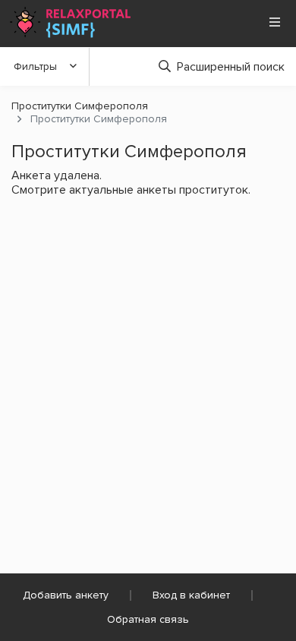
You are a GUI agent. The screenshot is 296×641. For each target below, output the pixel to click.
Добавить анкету (66, 595)
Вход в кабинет (191, 595)
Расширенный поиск (231, 66)
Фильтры (35, 66)
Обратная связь (148, 619)
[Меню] (275, 22)
